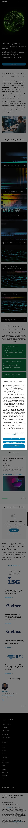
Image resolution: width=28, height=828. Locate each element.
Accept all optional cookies (14, 439)
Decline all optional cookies (14, 442)
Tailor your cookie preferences (14, 446)
